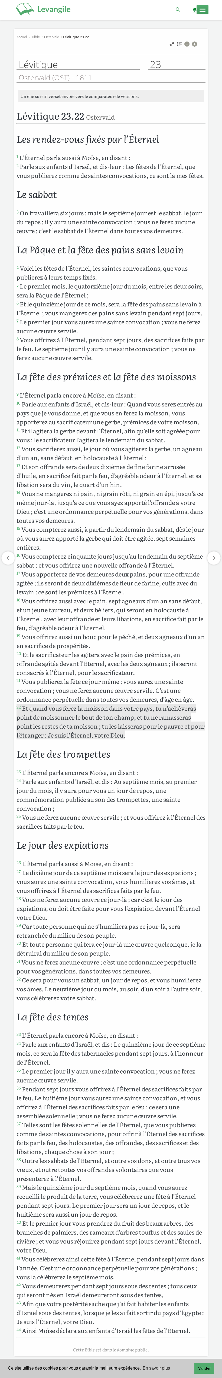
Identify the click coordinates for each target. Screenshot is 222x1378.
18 (18, 600)
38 (19, 1159)
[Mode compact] (172, 45)
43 (19, 1303)
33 (19, 1034)
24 (19, 780)
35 (19, 1070)
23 (19, 771)
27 (19, 871)
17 (18, 573)
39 (19, 1186)
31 (18, 961)
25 (19, 816)
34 (19, 1043)
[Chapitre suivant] (214, 558)
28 (19, 898)
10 (19, 403)
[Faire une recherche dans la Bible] (177, 9)
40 (19, 1222)
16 (18, 555)
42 (19, 1285)
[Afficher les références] (179, 45)
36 (19, 1088)
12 (18, 448)
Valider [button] (204, 1368)
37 (19, 1124)
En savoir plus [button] (156, 1368)
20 (19, 653)
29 (19, 925)
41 (18, 1258)
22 (19, 707)
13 (18, 466)
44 (19, 1329)
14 (18, 492)
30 (19, 943)
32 (19, 979)
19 (18, 636)
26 (19, 863)
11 (18, 430)
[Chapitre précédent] (8, 558)
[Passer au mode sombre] (194, 9)
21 (18, 680)
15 (18, 528)
